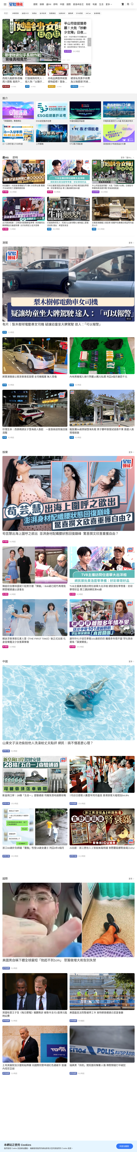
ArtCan (88, 13)
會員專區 (97, 13)
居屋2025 (25, 13)
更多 (130, 243)
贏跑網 (70, 13)
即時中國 (6, 751)
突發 (27, 86)
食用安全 (51, 86)
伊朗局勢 (15, 13)
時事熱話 (74, 86)
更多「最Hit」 (126, 157)
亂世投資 (43, 13)
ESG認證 (79, 13)
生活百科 (95, 192)
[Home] (16, 4)
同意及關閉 (124, 1146)
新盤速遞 (25, 51)
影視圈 (5, 192)
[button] (89, 42)
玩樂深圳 (62, 13)
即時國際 (73, 803)
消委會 (34, 13)
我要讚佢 (52, 13)
